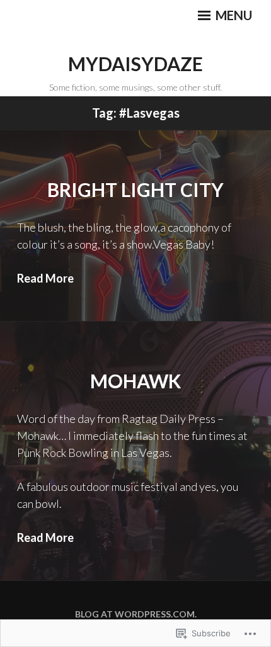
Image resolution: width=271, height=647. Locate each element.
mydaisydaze (135, 63)
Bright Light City (135, 189)
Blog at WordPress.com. (136, 614)
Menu (232, 15)
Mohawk (135, 380)
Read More (45, 278)
